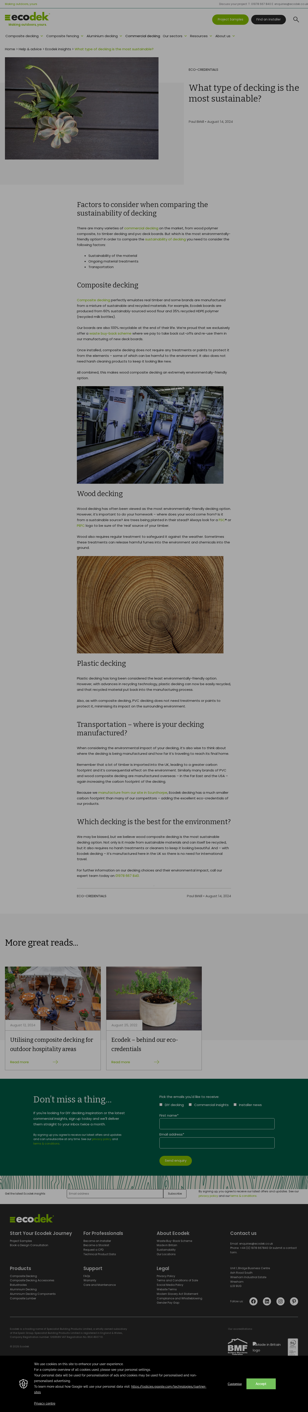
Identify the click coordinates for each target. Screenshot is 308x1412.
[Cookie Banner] (154, 1384)
